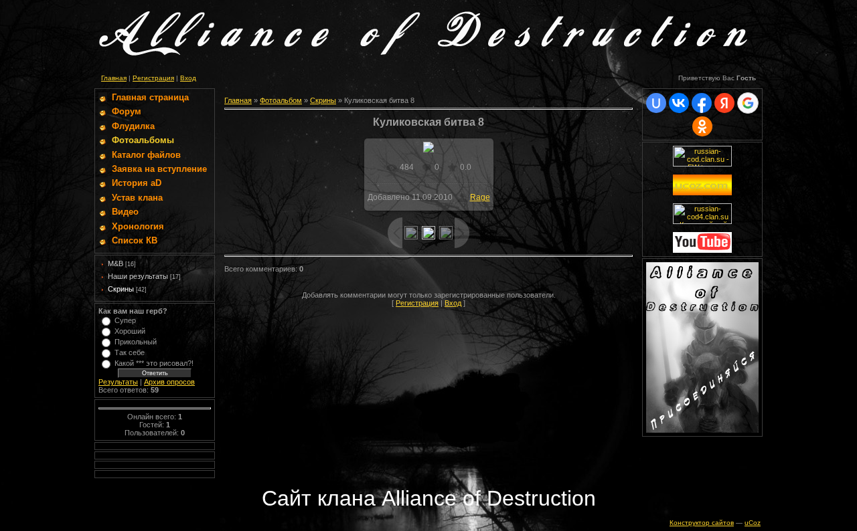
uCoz (753, 522)
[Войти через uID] (656, 103)
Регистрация (153, 78)
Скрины (121, 289)
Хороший (129, 331)
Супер (125, 320)
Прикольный (135, 342)
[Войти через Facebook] (702, 103)
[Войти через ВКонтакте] (679, 103)
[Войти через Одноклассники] (702, 126)
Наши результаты (138, 276)
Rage (480, 197)
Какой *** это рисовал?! (153, 363)
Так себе (129, 352)
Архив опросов (169, 382)
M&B (115, 263)
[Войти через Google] (748, 103)
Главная (114, 78)
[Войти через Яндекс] (724, 103)
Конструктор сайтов (702, 522)
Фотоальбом (281, 100)
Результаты (118, 382)
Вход (188, 78)
